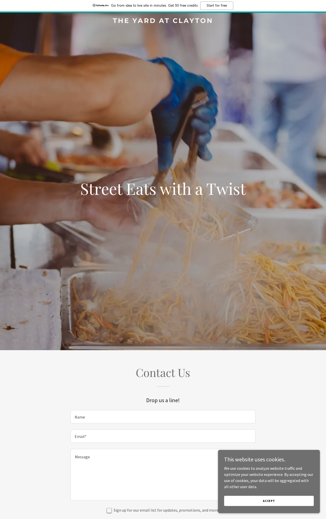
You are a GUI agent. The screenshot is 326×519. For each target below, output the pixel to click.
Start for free (217, 5)
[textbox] (163, 416)
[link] (163, 21)
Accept (269, 501)
